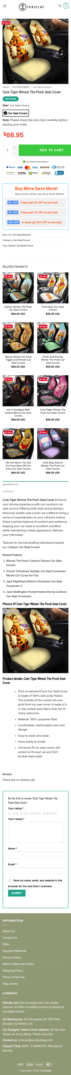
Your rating (15, 808)
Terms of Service (13, 977)
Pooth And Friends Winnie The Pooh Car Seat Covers (53, 359)
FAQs (6, 944)
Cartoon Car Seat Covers (20, 245)
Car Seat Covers (42, 87)
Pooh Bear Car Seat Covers (53, 308)
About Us (9, 931)
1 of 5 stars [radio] (9, 813)
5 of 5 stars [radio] (49, 813)
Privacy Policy (12, 957)
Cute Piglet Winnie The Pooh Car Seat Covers (53, 411)
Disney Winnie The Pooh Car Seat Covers (18, 308)
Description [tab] (10, 484)
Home (6, 87)
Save (7, 23)
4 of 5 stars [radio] (35, 813)
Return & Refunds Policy (18, 964)
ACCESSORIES (21, 87)
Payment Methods (14, 950)
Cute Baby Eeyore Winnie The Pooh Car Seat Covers (53, 465)
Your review (16, 819)
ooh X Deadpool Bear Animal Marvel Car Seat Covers (18, 412)
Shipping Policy (13, 970)
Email (12, 864)
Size (6, 105)
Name (12, 848)
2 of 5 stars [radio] (15, 813)
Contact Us (10, 937)
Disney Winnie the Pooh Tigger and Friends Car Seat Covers (18, 359)
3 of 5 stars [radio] (23, 813)
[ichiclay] (32, 6)
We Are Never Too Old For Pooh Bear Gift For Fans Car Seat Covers (18, 465)
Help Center (10, 983)
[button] (5, 6)
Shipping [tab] (8, 491)
